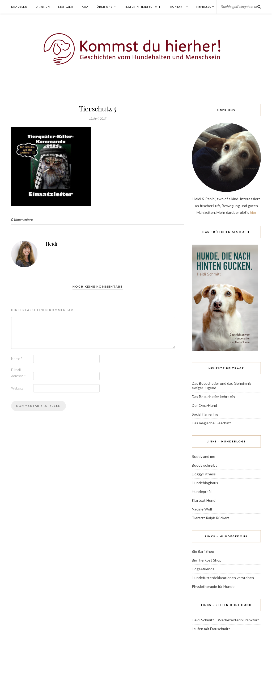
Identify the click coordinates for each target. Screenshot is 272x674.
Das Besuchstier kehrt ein (213, 396)
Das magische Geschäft (211, 423)
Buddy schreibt (204, 465)
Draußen (19, 6)
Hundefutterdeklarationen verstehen (223, 577)
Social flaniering (205, 414)
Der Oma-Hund (204, 405)
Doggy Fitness (204, 474)
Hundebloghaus (205, 482)
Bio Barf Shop (203, 551)
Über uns (104, 6)
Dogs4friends (203, 569)
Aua (85, 6)
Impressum (205, 6)
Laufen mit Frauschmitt (211, 628)
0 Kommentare (22, 219)
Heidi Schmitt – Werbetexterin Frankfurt (225, 620)
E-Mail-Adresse (18, 373)
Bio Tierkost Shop (207, 560)
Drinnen (43, 6)
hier (253, 212)
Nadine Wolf (202, 509)
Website (17, 388)
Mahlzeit (66, 6)
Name (16, 359)
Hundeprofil (201, 491)
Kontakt (177, 6)
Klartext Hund (203, 500)
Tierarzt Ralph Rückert (210, 518)
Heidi (51, 244)
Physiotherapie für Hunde (213, 586)
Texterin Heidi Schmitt (143, 6)
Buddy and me (203, 456)
